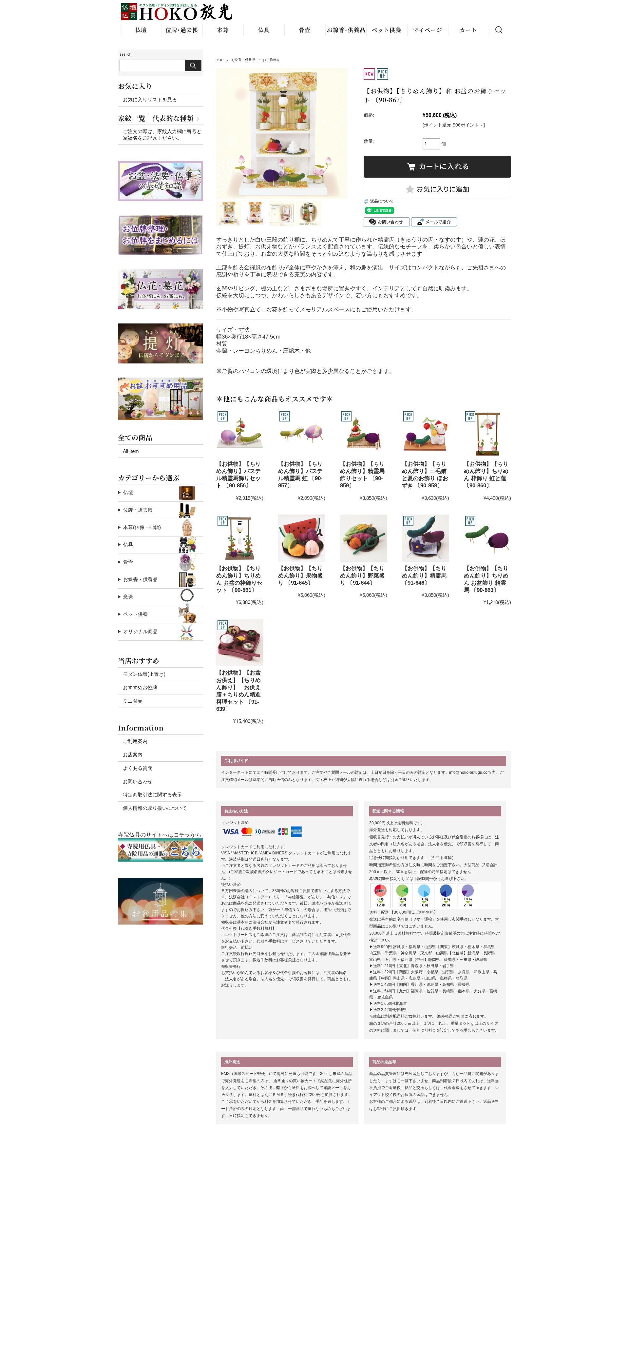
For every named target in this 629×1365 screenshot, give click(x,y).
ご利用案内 (135, 741)
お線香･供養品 (346, 30)
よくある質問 (137, 768)
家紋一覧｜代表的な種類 (156, 118)
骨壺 (305, 30)
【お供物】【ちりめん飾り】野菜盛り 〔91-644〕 (362, 575)
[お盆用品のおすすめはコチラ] (160, 881)
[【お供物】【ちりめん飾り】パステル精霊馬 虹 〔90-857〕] (301, 433)
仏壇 (141, 30)
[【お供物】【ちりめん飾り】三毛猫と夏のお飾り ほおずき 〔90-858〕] (425, 433)
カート (468, 30)
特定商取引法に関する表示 (152, 794)
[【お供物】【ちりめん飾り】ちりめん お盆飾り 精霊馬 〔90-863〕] (487, 538)
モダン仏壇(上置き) (144, 674)
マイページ (427, 30)
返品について (382, 201)
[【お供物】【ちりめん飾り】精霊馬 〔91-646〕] (425, 538)
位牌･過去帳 (181, 30)
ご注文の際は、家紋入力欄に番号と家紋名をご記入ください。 (162, 134)
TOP (220, 60)
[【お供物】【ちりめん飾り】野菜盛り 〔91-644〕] (363, 538)
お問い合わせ (137, 781)
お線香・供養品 (243, 60)
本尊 (223, 30)
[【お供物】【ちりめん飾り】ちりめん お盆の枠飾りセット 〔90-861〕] (239, 538)
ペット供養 (386, 30)
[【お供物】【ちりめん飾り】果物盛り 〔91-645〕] (301, 538)
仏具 (264, 30)
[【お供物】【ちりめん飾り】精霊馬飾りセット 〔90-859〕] (363, 433)
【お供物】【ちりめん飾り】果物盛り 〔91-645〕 (300, 575)
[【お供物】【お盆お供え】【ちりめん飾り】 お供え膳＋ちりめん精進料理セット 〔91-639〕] (239, 642)
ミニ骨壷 (133, 701)
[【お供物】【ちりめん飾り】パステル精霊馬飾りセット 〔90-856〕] (239, 433)
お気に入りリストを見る (150, 99)
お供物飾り (271, 60)
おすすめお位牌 (140, 687)
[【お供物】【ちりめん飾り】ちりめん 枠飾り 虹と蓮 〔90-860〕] (487, 433)
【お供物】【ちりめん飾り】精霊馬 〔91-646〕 (424, 575)
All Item (131, 451)
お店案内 (133, 754)
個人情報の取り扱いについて (155, 808)
